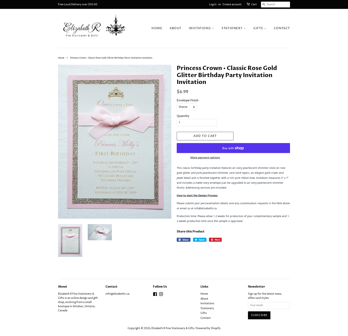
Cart (254, 4)
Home (157, 28)
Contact (282, 28)
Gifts (258, 28)
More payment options (205, 158)
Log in (213, 4)
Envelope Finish (187, 100)
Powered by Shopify (208, 328)
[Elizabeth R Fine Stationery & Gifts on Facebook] (155, 295)
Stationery (232, 28)
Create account (232, 4)
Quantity (183, 116)
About (175, 28)
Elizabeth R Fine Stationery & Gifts (172, 328)
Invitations (200, 28)
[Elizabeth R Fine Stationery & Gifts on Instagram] (161, 295)
